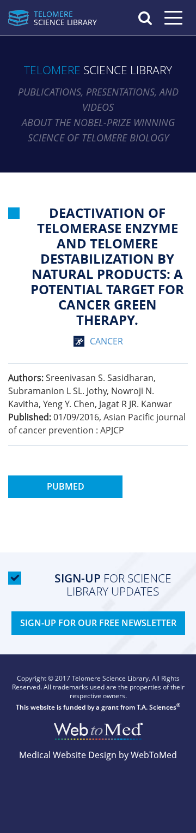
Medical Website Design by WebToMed (98, 755)
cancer (106, 341)
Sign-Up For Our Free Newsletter (98, 623)
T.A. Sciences (156, 707)
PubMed (65, 486)
